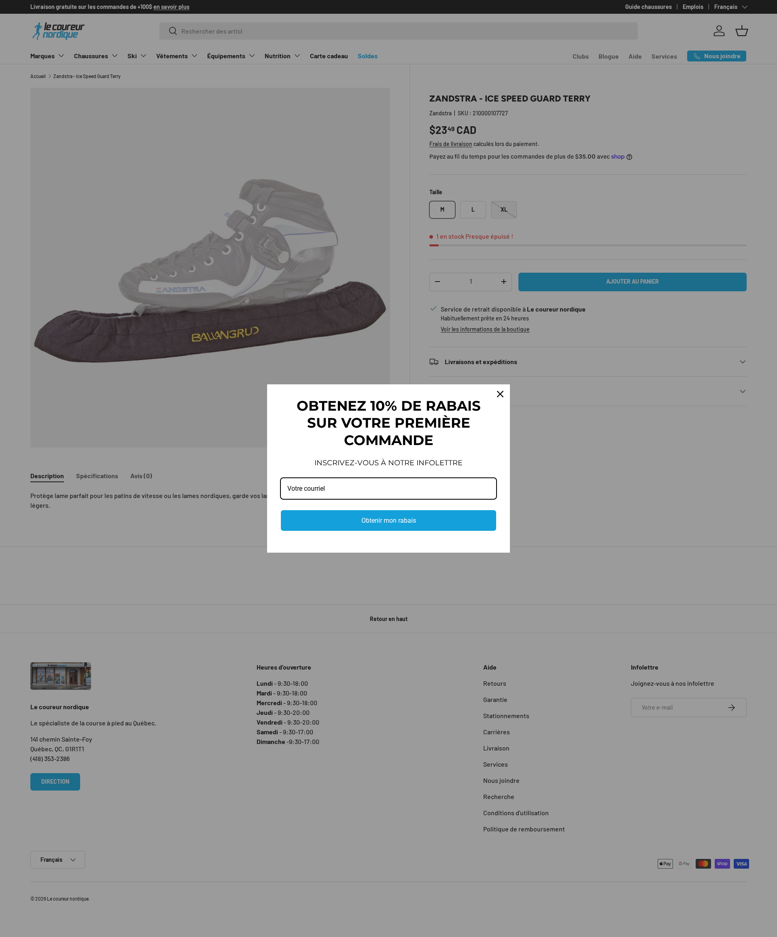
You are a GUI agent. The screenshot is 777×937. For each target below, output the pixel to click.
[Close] (500, 394)
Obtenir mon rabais (388, 520)
